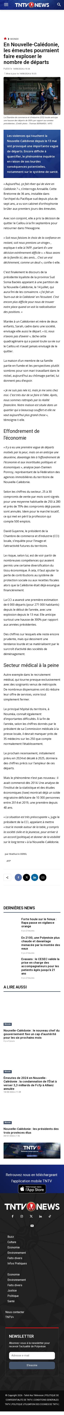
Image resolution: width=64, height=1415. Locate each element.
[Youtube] (32, 1226)
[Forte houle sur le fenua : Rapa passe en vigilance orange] (12, 924)
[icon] (5, 38)
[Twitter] (31, 1216)
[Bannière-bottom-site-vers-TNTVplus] (32, 1157)
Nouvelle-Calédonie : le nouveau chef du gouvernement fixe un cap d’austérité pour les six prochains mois (32, 1034)
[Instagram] (22, 1216)
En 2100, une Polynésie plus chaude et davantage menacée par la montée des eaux (40, 943)
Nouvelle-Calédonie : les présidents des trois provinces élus (31, 1130)
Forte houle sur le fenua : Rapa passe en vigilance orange (38, 922)
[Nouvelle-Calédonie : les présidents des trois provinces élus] (32, 1111)
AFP (9, 860)
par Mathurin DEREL (16, 853)
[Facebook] (18, 877)
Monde (14, 38)
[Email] (42, 877)
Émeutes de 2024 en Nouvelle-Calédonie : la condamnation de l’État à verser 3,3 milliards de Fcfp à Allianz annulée (30, 1083)
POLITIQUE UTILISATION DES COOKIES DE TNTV (35, 1404)
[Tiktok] (50, 1216)
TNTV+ (9, 1317)
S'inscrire (32, 1365)
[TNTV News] (32, 1206)
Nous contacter (14, 1312)
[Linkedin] (34, 877)
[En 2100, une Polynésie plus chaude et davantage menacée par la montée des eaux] (12, 944)
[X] (26, 877)
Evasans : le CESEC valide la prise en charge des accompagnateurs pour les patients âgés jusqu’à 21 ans (40, 966)
